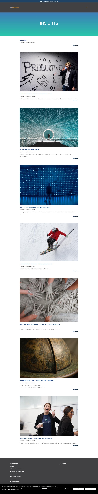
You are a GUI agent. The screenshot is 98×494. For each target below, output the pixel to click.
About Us (13, 479)
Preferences (66, 488)
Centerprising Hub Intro (17, 469)
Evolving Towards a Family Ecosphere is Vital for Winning (37, 380)
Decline (78, 488)
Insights (33, 42)
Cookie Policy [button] (44, 488)
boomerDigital (23, 42)
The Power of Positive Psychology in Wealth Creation (36, 438)
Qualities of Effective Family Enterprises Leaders (35, 207)
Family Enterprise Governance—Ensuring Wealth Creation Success (40, 324)
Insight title (23, 40)
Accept (90, 488)
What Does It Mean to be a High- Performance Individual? (36, 264)
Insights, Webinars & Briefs (18, 471)
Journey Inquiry (15, 481)
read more (75, 45)
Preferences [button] (16, 489)
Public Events (14, 474)
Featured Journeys (16, 476)
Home (12, 466)
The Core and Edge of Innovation (29, 149)
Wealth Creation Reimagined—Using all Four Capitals (36, 94)
